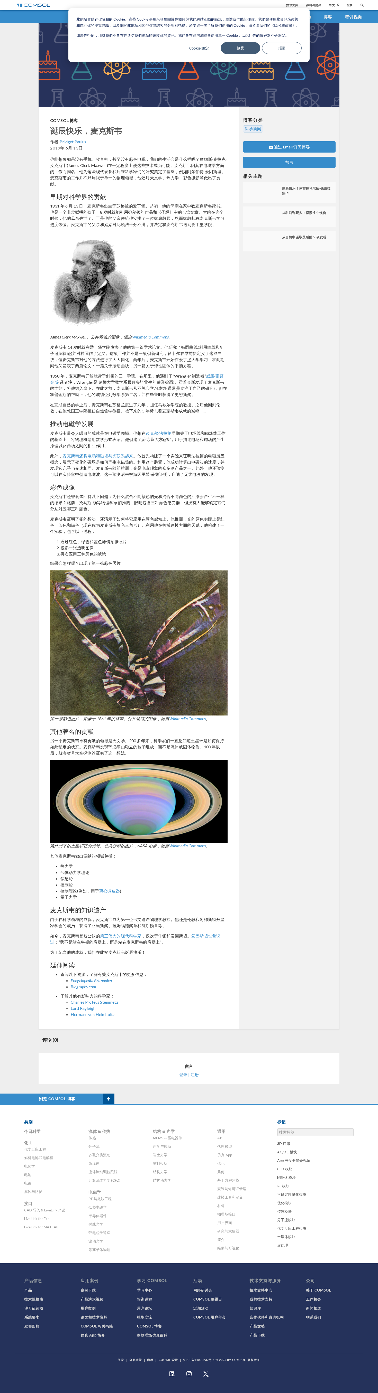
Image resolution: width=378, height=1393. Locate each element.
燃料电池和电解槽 (38, 1157)
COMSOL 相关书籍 (97, 1326)
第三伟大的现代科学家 (121, 935)
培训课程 (144, 1299)
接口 (28, 1203)
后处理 (282, 1245)
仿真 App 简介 (93, 1335)
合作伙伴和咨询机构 (267, 1317)
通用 (221, 1131)
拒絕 (281, 48)
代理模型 (224, 1146)
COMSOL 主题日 (207, 1299)
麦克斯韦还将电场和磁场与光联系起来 (97, 455)
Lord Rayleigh (83, 1008)
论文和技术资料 (94, 1317)
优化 (220, 1163)
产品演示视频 (92, 1299)
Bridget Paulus (73, 141)
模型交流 (144, 1317)
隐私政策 (136, 1360)
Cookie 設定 (199, 48)
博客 (327, 17)
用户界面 (224, 1222)
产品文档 (257, 1326)
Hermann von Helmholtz (93, 1014)
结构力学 (160, 1172)
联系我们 (313, 1317)
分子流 (93, 1146)
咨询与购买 (313, 5)
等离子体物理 (99, 1249)
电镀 (27, 1183)
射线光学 (95, 1224)
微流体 (93, 1163)
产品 (28, 1290)
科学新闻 (253, 128)
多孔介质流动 (99, 1155)
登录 (350, 5)
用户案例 (88, 1308)
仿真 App (224, 1155)
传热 (92, 1138)
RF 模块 (283, 1186)
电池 (27, 1174)
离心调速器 (109, 890)
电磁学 (94, 1192)
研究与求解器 (228, 1231)
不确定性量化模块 (291, 1194)
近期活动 (201, 1308)
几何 (220, 1172)
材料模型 (160, 1163)
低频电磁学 (97, 1207)
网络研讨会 (202, 1290)
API (220, 1138)
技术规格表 (33, 1299)
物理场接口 (226, 1214)
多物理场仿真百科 (152, 1335)
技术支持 (292, 5)
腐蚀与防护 (33, 1191)
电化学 (29, 1166)
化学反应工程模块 (291, 1228)
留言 (289, 162)
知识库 (255, 1308)
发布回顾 (32, 1326)
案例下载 (88, 1290)
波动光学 (95, 1241)
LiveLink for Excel (38, 1218)
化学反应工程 (35, 1149)
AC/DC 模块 (287, 1152)
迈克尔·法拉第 (159, 433)
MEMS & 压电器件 (167, 1138)
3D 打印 (283, 1143)
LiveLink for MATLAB (41, 1227)
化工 (28, 1142)
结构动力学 (162, 1180)
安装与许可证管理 (231, 1189)
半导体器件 (97, 1215)
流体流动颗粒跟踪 (103, 1172)
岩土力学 (160, 1155)
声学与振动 (162, 1146)
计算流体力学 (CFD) (104, 1180)
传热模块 (284, 1211)
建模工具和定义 (230, 1197)
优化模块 (284, 1203)
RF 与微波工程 (100, 1199)
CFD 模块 (284, 1169)
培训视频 (354, 17)
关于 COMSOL (318, 1290)
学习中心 (144, 1290)
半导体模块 (286, 1237)
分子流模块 (286, 1220)
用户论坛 (144, 1308)
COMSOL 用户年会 (209, 1317)
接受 (240, 48)
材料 (220, 1205)
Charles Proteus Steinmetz (94, 1002)
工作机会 (313, 1299)
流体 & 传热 (99, 1131)
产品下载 (257, 1335)
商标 (150, 1360)
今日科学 (32, 1131)
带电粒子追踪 (99, 1232)
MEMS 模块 (286, 1177)
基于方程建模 (228, 1180)
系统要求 (32, 1317)
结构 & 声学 (164, 1131)
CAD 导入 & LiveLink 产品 (45, 1210)
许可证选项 (33, 1308)
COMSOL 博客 (64, 120)
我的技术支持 (261, 1299)
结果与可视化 (228, 1248)
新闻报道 (313, 1308)
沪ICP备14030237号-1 (199, 1360)
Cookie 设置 (168, 1360)
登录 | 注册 (189, 1074)
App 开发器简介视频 (293, 1160)
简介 (220, 1239)
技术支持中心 (261, 1290)
